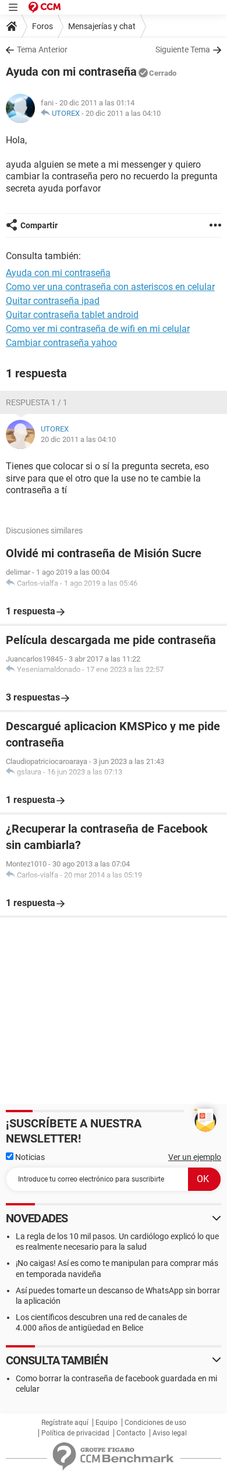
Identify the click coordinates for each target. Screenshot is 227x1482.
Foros (42, 26)
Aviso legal (169, 1433)
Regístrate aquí (64, 1423)
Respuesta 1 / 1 (37, 402)
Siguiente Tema (182, 49)
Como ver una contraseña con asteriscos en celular (110, 286)
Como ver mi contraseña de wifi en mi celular (98, 328)
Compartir (39, 225)
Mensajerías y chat (102, 26)
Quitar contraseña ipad (53, 300)
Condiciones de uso (155, 1423)
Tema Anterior (42, 49)
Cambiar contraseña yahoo (61, 342)
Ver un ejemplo (194, 1157)
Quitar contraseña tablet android (72, 314)
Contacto (131, 1433)
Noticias (29, 1157)
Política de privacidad (75, 1433)
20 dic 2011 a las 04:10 (123, 113)
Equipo (106, 1423)
